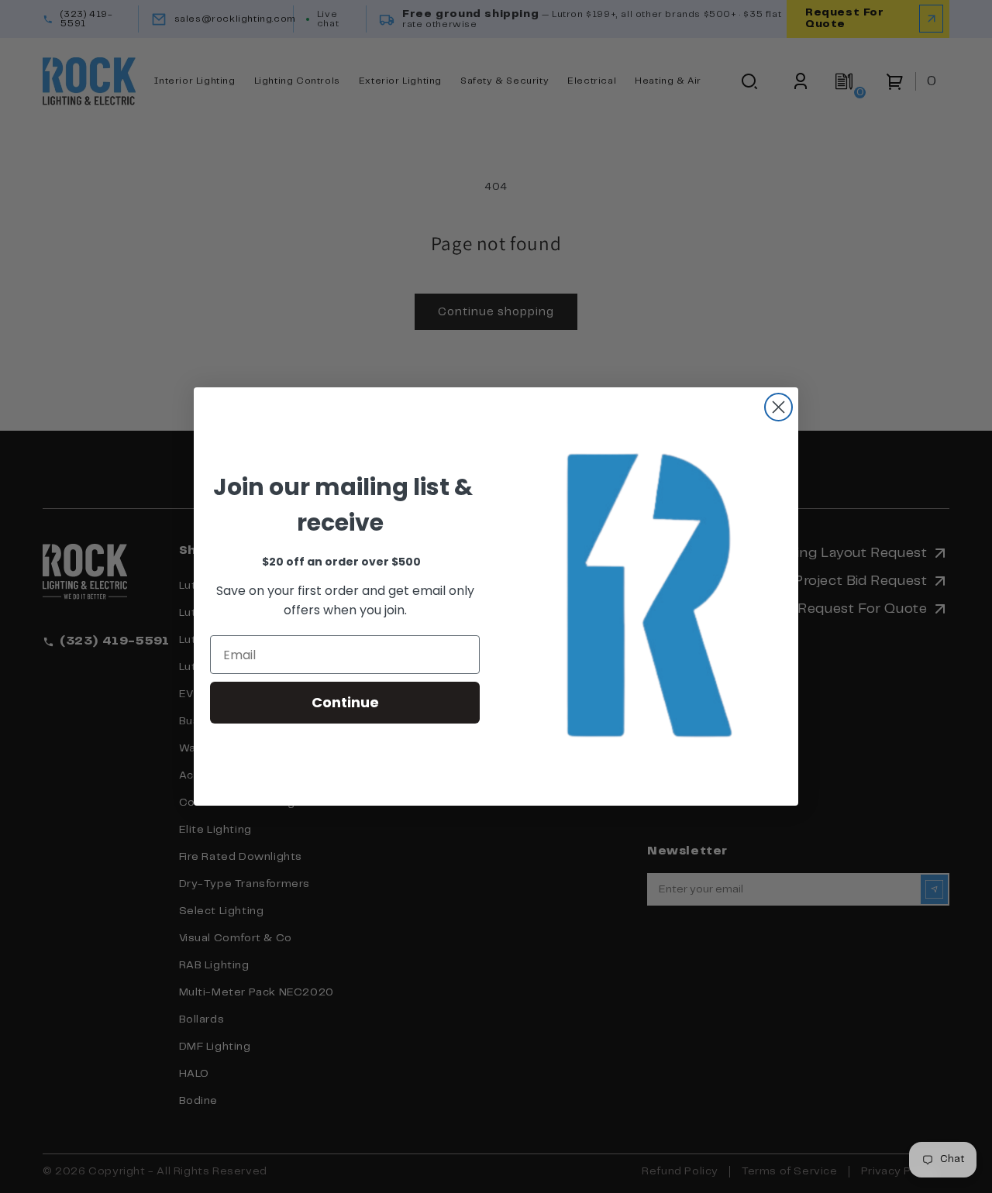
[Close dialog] (778, 407)
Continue (345, 702)
